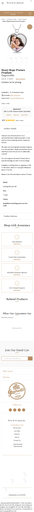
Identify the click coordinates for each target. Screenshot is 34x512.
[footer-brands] (17, 391)
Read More (17, 244)
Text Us (16, 115)
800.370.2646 (18, 444)
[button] (17, 128)
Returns (13, 98)
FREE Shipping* (15, 95)
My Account (17, 427)
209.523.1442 (18, 446)
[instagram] (19, 410)
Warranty (21, 98)
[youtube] (23, 410)
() (31, 1)
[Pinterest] (19, 103)
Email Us (17, 434)
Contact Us (17, 440)
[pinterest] (15, 410)
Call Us (8, 115)
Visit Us (17, 437)
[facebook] (10, 410)
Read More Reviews (7, 317)
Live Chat (24, 115)
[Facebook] (15, 103)
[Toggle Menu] (2, 3)
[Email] (12, 103)
